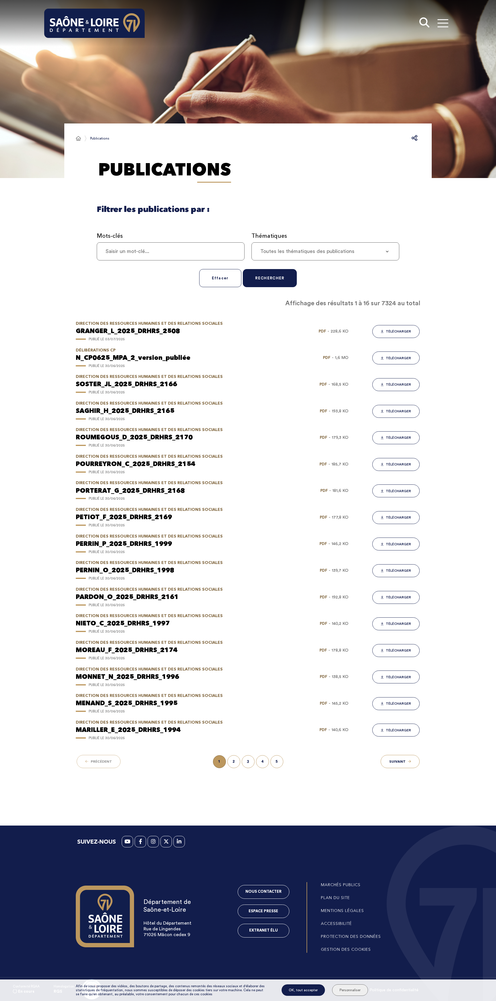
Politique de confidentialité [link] (394, 990)
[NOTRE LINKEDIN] (179, 841)
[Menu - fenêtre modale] (443, 23)
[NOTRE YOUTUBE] (127, 841)
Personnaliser (350, 990)
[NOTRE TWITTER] (166, 841)
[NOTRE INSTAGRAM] (153, 841)
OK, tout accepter (303, 990)
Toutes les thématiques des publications (307, 251)
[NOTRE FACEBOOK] (140, 841)
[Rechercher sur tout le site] (424, 23)
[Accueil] (78, 138)
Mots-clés (110, 235)
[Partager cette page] (414, 138)
